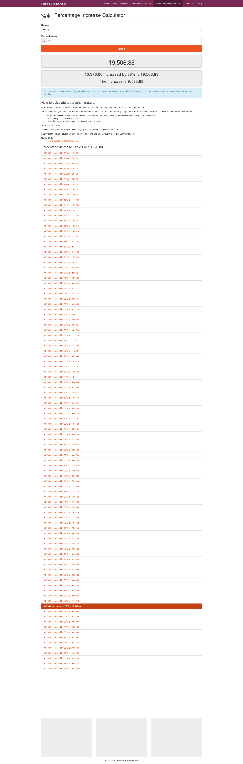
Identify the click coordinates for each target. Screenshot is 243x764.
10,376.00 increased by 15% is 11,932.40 (60, 225)
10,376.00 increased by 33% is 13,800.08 (60, 319)
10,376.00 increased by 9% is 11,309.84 (60, 194)
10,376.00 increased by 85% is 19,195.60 (60, 590)
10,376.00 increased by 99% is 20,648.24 (60, 663)
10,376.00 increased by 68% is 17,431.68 (60, 501)
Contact (188, 3)
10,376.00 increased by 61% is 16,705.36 (60, 465)
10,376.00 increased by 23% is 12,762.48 (60, 267)
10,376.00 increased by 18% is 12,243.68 (60, 241)
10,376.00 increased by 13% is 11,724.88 (60, 215)
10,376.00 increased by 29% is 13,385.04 (60, 298)
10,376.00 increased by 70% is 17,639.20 (60, 512)
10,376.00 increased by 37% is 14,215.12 (60, 340)
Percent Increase (168, 3)
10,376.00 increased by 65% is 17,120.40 (60, 486)
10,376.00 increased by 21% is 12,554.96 (60, 257)
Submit (121, 48)
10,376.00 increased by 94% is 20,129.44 (60, 637)
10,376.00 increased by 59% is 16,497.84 (60, 455)
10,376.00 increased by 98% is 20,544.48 (60, 658)
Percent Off (141, 3)
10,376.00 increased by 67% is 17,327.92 (60, 496)
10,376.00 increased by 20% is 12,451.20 (60, 251)
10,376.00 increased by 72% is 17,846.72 (60, 522)
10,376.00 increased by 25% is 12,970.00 (60, 277)
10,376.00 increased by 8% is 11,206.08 (60, 189)
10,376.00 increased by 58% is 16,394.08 (60, 449)
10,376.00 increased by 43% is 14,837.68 (60, 371)
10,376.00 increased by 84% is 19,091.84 (60, 585)
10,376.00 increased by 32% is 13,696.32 (60, 314)
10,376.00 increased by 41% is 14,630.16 (60, 361)
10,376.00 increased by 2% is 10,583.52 (60, 158)
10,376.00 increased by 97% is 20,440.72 (60, 653)
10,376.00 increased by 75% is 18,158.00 (60, 538)
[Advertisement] (121, 695)
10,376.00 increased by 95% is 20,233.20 (60, 642)
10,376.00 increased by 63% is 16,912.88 (60, 475)
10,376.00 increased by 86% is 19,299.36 (60, 595)
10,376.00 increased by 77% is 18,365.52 (60, 548)
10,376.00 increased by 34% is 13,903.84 (60, 324)
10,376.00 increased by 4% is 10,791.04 (60, 168)
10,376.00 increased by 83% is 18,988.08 (60, 580)
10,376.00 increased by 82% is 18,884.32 (60, 574)
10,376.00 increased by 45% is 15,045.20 (60, 382)
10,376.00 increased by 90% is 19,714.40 (60, 616)
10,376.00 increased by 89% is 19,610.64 (60, 611)
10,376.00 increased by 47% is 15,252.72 (60, 392)
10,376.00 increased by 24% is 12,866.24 (60, 272)
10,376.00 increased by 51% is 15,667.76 (60, 413)
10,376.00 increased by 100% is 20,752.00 (61, 668)
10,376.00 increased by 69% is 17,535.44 (60, 507)
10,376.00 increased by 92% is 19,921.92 (60, 626)
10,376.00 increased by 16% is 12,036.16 (60, 231)
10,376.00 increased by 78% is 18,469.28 (60, 554)
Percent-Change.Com (53, 3)
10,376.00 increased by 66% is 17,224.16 (60, 491)
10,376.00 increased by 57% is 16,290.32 (60, 444)
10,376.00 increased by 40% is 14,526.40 (60, 356)
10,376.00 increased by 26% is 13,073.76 (60, 283)
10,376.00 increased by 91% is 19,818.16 (60, 621)
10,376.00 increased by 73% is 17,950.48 (60, 528)
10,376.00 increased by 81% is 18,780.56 (60, 569)
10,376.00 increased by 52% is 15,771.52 (60, 418)
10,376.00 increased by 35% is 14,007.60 (60, 330)
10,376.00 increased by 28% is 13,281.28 (60, 293)
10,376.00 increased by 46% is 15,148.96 (60, 387)
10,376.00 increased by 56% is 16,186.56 (60, 439)
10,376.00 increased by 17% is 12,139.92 (60, 236)
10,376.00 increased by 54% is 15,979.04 (60, 429)
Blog (200, 3)
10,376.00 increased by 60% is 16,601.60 (60, 460)
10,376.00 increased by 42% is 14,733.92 (60, 366)
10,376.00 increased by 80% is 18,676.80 (60, 564)
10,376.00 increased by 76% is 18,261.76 (60, 543)
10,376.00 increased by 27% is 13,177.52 (60, 288)
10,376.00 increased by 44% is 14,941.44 (60, 376)
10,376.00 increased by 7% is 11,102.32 (60, 184)
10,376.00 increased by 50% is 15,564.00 (60, 408)
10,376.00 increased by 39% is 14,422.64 (60, 350)
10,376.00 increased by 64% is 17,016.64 (60, 481)
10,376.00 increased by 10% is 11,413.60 (60, 199)
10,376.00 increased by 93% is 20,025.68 (60, 632)
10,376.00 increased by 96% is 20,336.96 (60, 647)
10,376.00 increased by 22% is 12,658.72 (60, 262)
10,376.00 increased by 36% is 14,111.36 (60, 335)
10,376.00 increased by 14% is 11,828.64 (60, 220)
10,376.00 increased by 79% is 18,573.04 (60, 559)
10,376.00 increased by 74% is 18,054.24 (60, 533)
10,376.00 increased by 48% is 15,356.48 (60, 397)
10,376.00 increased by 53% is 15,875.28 (60, 423)
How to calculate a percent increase (63, 140)
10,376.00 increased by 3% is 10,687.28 (60, 163)
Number (45, 25)
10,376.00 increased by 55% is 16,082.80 (60, 434)
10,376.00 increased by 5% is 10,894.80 (60, 173)
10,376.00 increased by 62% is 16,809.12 (60, 470)
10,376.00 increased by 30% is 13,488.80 (60, 304)
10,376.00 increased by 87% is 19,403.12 (60, 600)
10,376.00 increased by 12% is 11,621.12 (60, 210)
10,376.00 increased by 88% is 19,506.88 (61, 606)
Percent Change (116, 3)
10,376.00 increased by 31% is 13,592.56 (60, 309)
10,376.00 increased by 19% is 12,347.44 (60, 246)
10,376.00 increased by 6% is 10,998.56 (60, 179)
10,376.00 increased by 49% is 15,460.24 (60, 402)
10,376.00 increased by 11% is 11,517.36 (60, 205)
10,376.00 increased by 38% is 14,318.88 (60, 345)
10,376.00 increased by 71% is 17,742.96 (60, 517)
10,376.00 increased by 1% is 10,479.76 (60, 152)
